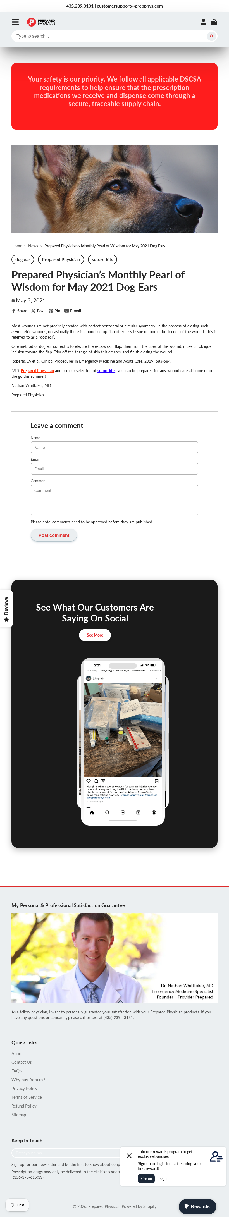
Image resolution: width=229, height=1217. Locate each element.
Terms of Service (26, 1096)
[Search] (211, 36)
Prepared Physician (37, 370)
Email (35, 459)
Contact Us (21, 1062)
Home (16, 245)
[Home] (41, 22)
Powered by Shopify (139, 1206)
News (33, 245)
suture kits (106, 370)
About (17, 1053)
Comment (39, 481)
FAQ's (16, 1070)
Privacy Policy (24, 1088)
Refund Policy (24, 1105)
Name (35, 438)
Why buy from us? (28, 1079)
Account (203, 22)
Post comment (54, 535)
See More (95, 635)
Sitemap (18, 1114)
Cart (214, 22)
